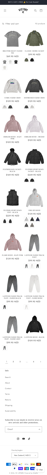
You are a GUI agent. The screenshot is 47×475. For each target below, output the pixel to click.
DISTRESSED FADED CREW (34, 98)
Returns (8, 399)
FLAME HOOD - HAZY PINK (12, 255)
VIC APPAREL (19, 473)
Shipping (8, 405)
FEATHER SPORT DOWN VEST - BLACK (13, 211)
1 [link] (6, 361)
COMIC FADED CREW (12, 98)
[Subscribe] (39, 429)
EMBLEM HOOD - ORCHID (34, 137)
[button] (5, 10)
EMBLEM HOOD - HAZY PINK (13, 138)
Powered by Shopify (31, 473)
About (7, 383)
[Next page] (40, 361)
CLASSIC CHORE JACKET (34, 51)
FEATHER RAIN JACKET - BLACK (12, 170)
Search (8, 377)
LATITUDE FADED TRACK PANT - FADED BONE (34, 297)
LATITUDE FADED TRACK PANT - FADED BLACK (12, 297)
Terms (7, 394)
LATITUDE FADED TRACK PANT (34, 256)
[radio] (4, 61)
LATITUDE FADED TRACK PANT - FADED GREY (12, 338)
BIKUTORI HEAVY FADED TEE (12, 52)
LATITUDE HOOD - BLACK (34, 337)
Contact (8, 388)
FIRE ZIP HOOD (34, 210)
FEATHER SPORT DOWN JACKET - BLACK (34, 170)
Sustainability (10, 411)
